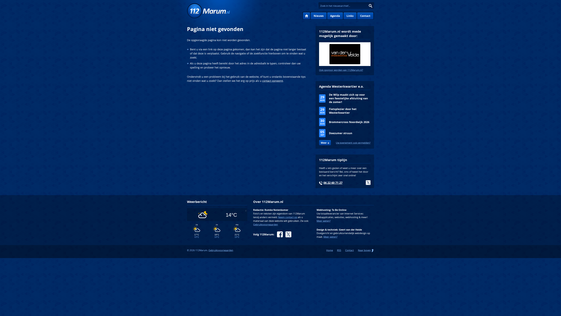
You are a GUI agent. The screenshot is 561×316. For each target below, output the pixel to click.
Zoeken (370, 5)
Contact (365, 16)
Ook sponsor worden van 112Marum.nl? (341, 70)
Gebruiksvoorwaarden (265, 224)
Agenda (335, 16)
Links (350, 16)
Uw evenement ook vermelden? (353, 142)
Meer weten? (324, 221)
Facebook (280, 234)
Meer (324, 142)
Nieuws (319, 16)
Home (306, 15)
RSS (339, 250)
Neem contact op (287, 217)
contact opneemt (272, 81)
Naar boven (364, 250)
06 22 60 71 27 (332, 183)
